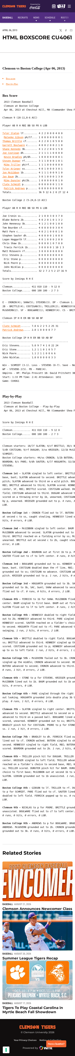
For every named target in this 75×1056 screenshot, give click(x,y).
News (36, 17)
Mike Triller (12, 164)
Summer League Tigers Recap (30, 958)
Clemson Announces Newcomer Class (37, 909)
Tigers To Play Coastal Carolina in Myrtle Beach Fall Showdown (32, 1010)
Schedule (54, 6)
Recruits (24, 17)
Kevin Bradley (13, 157)
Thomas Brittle (12, 141)
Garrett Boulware (13, 145)
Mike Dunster (12, 180)
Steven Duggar (11, 160)
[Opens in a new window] (61, 6)
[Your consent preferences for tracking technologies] (6, 1050)
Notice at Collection (50, 1040)
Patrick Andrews (14, 188)
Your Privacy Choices (25, 1040)
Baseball (7, 904)
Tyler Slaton (10, 133)
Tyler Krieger (11, 168)
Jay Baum (8, 176)
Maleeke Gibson (13, 137)
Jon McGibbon (10, 172)
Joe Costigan (10, 152)
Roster (65, 17)
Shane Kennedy (11, 149)
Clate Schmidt (11, 184)
